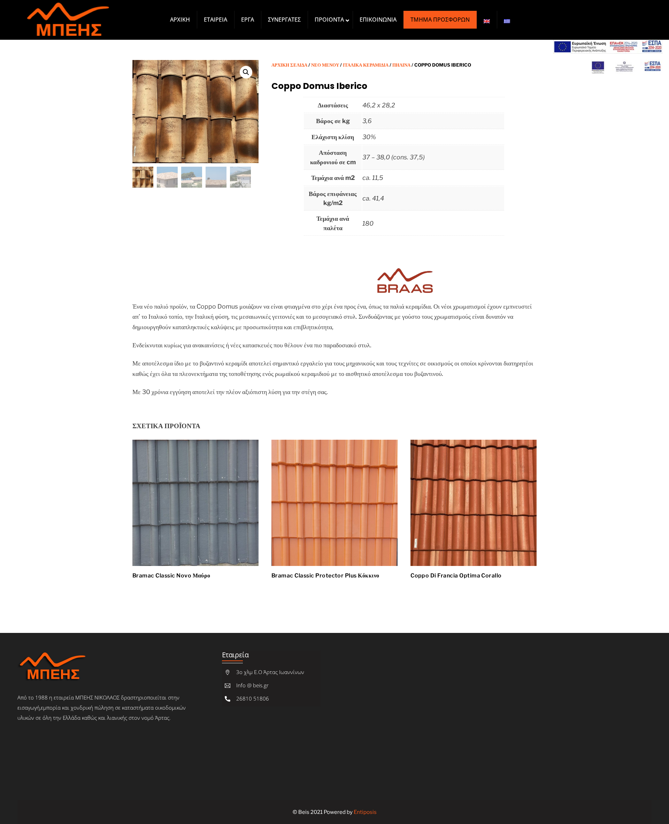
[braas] (404, 266)
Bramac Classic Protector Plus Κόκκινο (325, 575)
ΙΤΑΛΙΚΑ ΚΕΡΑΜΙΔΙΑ (366, 65)
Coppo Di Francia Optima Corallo (456, 575)
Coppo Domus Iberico (319, 86)
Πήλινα (401, 65)
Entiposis (365, 812)
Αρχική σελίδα (289, 65)
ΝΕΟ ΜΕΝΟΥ (325, 65)
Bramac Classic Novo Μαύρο (171, 575)
